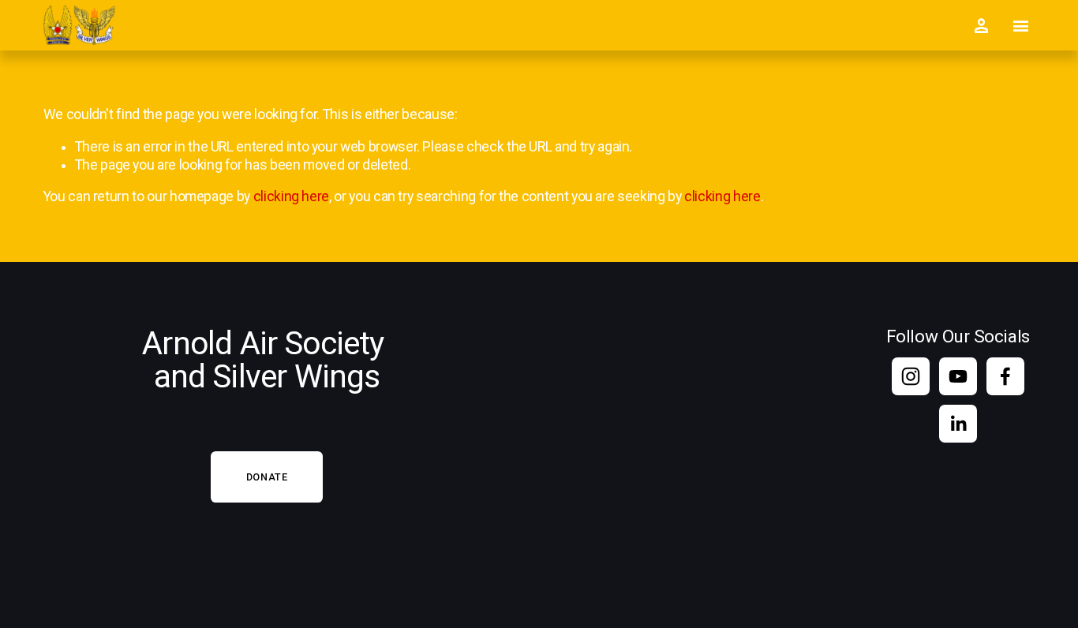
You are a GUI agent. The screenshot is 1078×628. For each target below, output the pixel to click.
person (980, 26)
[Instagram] (911, 376)
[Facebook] (1005, 376)
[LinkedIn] (958, 424)
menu (1020, 26)
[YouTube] (958, 376)
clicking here (291, 196)
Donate (267, 477)
